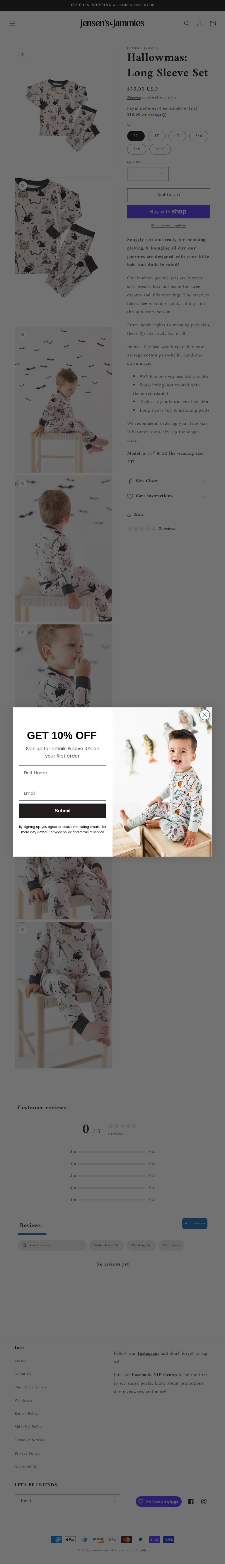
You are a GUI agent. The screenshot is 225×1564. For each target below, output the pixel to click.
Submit (63, 810)
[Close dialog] (205, 715)
